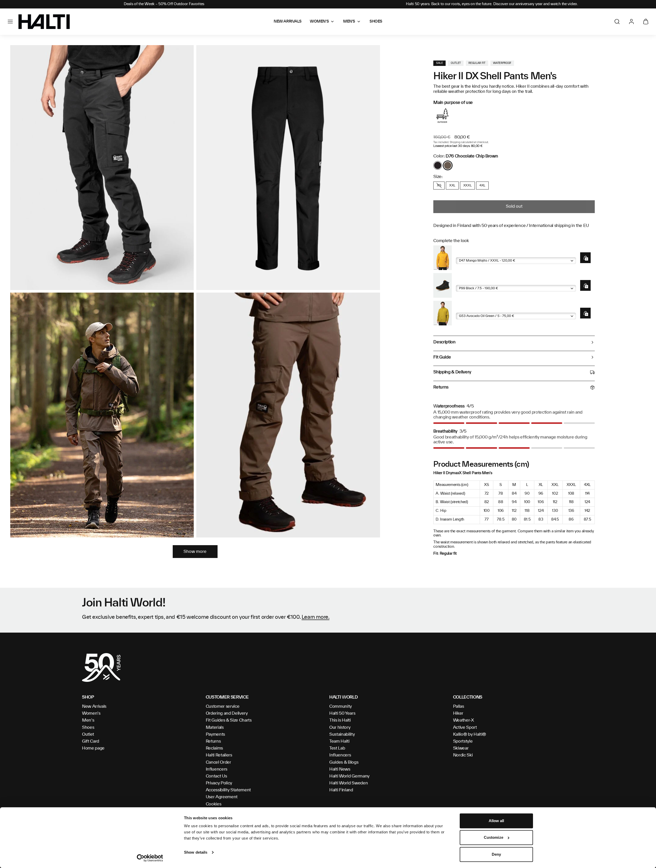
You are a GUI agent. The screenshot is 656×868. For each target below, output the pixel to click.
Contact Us (216, 776)
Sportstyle (463, 741)
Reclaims (214, 748)
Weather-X (463, 720)
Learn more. (316, 617)
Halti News (339, 769)
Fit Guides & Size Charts (229, 720)
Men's (88, 720)
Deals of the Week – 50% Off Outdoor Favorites (164, 4)
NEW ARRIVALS (288, 21)
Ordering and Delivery (227, 713)
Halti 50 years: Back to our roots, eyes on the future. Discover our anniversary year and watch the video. (492, 4)
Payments (215, 734)
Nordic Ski (463, 755)
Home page (93, 748)
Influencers (216, 769)
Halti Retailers (219, 755)
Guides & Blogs (343, 762)
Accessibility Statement (228, 790)
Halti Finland (341, 790)
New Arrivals (94, 706)
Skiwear (461, 748)
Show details (195, 852)
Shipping (455, 142)
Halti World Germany (349, 776)
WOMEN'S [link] (319, 21)
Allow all (496, 821)
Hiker (458, 713)
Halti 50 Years (342, 713)
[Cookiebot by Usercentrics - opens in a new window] (150, 858)
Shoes (88, 727)
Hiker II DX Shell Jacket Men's (482, 253)
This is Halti (340, 720)
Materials (215, 727)
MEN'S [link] (349, 21)
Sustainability (342, 734)
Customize (493, 837)
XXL (452, 185)
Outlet (88, 734)
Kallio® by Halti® (469, 734)
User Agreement (222, 797)
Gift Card (90, 741)
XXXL (467, 185)
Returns (213, 741)
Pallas (458, 706)
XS (439, 185)
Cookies (213, 804)
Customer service (223, 706)
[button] (10, 21)
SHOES (376, 21)
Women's (91, 713)
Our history (339, 727)
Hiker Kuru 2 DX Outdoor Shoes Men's (490, 281)
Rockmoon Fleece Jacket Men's (484, 309)
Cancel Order (218, 762)
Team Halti (339, 741)
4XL (482, 185)
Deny (496, 854)
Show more (195, 552)
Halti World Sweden (348, 783)
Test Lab (337, 748)
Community (340, 706)
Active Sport (465, 727)
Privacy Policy (219, 783)
